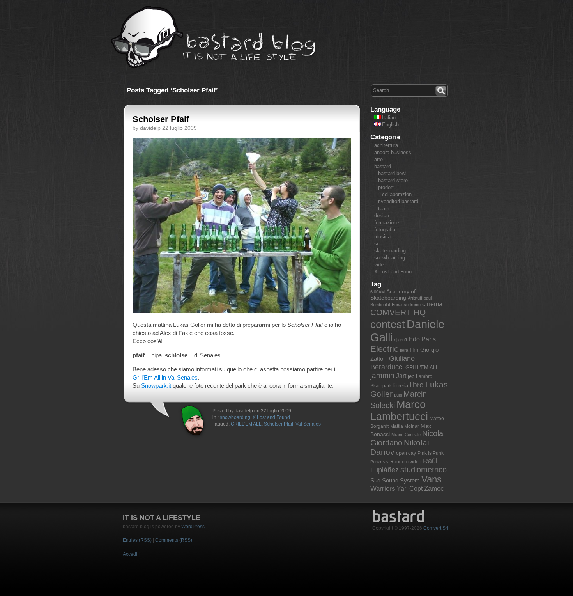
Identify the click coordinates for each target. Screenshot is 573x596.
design (381, 215)
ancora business (392, 152)
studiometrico (423, 469)
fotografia (384, 229)
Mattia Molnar (404, 426)
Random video (405, 462)
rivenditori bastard (398, 201)
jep (411, 376)
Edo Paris (422, 339)
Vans (431, 479)
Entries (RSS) (137, 540)
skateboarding (390, 251)
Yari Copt (410, 488)
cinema (432, 304)
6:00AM (377, 291)
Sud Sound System (395, 480)
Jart (401, 375)
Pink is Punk (430, 453)
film (414, 349)
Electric (384, 349)
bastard (382, 166)
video (380, 265)
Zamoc (434, 488)
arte (378, 159)
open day (406, 453)
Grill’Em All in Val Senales (165, 377)
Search (441, 90)
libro (417, 385)
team (383, 208)
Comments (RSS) (173, 540)
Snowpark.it (156, 385)
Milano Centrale (406, 434)
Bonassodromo (406, 304)
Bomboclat (380, 304)
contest (387, 324)
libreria (400, 385)
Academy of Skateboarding (393, 294)
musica (382, 236)
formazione (386, 222)
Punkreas (379, 461)
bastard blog (213, 37)
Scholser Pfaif (161, 119)
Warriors (382, 488)
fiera (404, 350)
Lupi (398, 395)
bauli (428, 298)
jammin (382, 375)
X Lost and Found (271, 417)
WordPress (193, 526)
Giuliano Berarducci (392, 362)
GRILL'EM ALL (246, 424)
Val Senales (308, 424)
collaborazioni (397, 194)
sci (377, 244)
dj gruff (400, 339)
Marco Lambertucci (399, 410)
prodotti (386, 187)
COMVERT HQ (398, 312)
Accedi (130, 554)
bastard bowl (392, 173)
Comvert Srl (435, 528)
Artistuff (415, 298)
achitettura (386, 145)
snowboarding (235, 417)
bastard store (393, 180)
